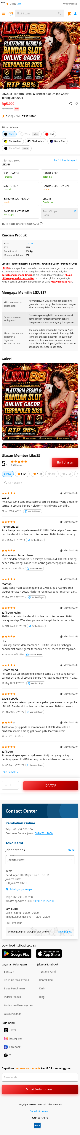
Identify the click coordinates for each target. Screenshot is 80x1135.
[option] (40, 55)
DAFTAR (50, 786)
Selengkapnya (65, 931)
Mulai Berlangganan (40, 1089)
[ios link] (49, 953)
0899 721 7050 (44, 833)
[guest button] (75, 13)
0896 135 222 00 (44, 901)
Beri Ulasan (65, 462)
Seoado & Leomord (40, 1111)
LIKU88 (29, 243)
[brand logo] (11, 13)
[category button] (4, 13)
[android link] (16, 953)
